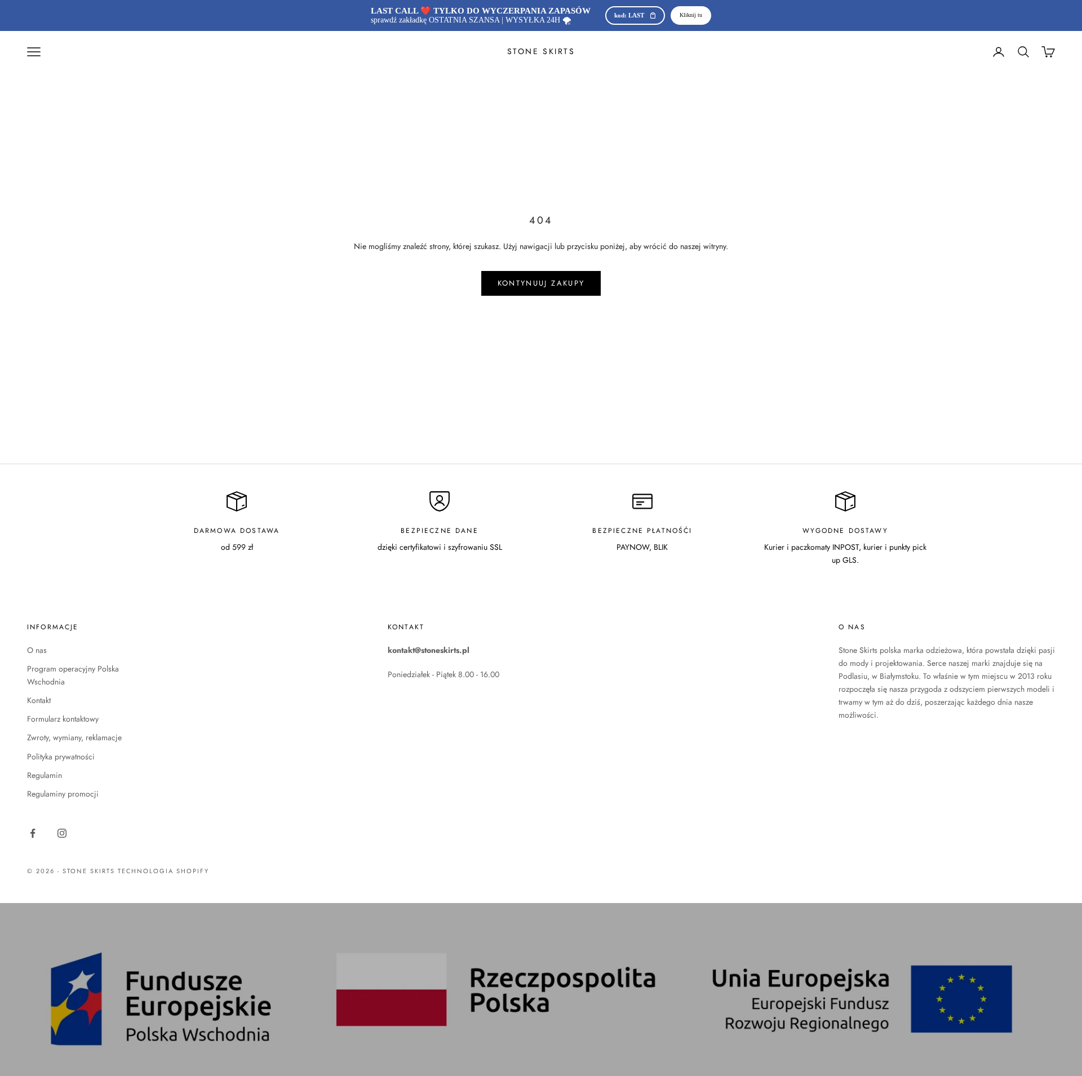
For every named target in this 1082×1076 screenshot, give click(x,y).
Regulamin (44, 775)
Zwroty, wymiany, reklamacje (74, 737)
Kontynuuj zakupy (541, 283)
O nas (37, 650)
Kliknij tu (691, 15)
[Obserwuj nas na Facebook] (32, 833)
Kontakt (39, 700)
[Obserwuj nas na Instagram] (62, 833)
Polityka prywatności (61, 756)
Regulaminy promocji (63, 793)
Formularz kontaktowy (63, 718)
